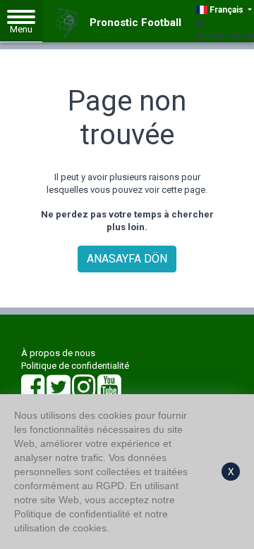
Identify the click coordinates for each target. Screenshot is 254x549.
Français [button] (226, 10)
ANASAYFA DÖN (127, 258)
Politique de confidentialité (75, 365)
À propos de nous (58, 353)
